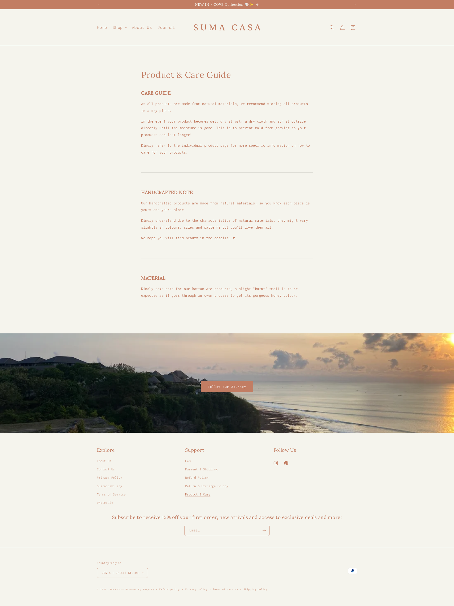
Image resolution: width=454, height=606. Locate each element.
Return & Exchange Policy (206, 486)
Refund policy (169, 589)
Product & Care (197, 494)
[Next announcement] (355, 4)
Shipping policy (255, 589)
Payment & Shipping (201, 469)
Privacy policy (196, 589)
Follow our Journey (227, 387)
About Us (104, 461)
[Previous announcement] (98, 4)
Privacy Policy (109, 478)
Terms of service (225, 589)
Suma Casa (117, 589)
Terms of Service (111, 494)
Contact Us (106, 469)
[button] (119, 27)
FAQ (188, 461)
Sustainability (109, 486)
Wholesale (105, 502)
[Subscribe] (264, 530)
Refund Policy (197, 478)
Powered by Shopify (140, 589)
